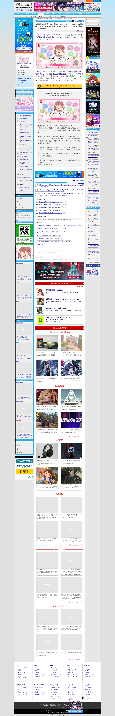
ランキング (96, 0)
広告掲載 (67, 710)
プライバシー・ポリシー (58, 710)
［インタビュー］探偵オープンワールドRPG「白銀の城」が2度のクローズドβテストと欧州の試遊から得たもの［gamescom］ (24, 417)
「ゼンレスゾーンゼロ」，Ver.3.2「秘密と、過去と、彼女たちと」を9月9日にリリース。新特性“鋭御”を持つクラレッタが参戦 (47, 408)
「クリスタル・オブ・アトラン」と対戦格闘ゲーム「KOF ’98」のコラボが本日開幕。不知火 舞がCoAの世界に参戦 (93, 191)
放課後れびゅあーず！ (25, 187)
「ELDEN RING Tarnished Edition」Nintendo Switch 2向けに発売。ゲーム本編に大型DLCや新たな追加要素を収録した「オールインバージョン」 (47, 355)
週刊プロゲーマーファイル (26, 124)
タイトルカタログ (39, 676)
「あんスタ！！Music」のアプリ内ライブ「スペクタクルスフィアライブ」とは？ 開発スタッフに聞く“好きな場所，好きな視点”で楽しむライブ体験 (24, 436)
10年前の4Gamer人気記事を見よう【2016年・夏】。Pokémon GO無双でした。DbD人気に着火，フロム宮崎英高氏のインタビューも (24, 316)
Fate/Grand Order (92, 231)
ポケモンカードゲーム (93, 211)
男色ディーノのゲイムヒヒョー (26, 133)
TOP (18, 13)
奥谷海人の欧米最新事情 (25, 115)
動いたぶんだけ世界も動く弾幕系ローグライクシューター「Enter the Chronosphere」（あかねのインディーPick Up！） (71, 516)
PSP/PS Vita (86, 665)
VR (60, 13)
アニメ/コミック (42, 228)
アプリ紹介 (54, 692)
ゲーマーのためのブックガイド (26, 153)
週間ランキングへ (96, 202)
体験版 (19, 670)
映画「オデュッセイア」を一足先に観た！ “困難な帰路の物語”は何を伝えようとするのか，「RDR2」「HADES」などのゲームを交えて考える (24, 297)
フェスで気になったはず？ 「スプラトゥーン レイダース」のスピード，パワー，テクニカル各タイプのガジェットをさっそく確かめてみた (24, 357)
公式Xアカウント (23, 1)
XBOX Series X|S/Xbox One (24, 215)
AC (74, 13)
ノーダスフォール (92, 215)
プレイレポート (25, 16)
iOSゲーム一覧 (55, 696)
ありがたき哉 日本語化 (25, 177)
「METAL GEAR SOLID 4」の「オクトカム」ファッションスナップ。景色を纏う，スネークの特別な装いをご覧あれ (24, 278)
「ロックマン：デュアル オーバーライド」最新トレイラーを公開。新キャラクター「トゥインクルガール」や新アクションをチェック (93, 199)
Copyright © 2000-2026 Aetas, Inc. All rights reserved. (57, 712)
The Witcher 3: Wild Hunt (93, 239)
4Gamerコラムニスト (24, 166)
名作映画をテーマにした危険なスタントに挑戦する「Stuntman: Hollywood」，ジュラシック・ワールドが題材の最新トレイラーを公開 (47, 431)
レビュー (17, 16)
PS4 (78, 37)
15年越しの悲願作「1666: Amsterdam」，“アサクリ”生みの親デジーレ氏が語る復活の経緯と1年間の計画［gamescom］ (71, 652)
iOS (51, 74)
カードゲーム (88, 691)
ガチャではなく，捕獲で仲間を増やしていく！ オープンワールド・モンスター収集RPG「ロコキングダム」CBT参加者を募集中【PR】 (47, 487)
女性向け (54, 13)
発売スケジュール (39, 674)
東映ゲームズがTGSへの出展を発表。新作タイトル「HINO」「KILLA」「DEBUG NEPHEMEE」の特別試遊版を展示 (71, 408)
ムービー (41, 16)
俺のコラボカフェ (24, 159)
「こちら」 (65, 705)
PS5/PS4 (34, 13)
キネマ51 (22, 184)
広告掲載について (23, 448)
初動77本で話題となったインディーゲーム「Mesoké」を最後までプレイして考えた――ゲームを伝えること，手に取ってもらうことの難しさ (24, 376)
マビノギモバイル (92, 235)
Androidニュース (55, 687)
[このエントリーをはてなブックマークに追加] (82, 22)
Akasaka (41, 244)
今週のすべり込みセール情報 (26, 141)
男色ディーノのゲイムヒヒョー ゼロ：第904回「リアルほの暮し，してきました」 (47, 539)
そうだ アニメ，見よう (25, 149)
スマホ (47, 13)
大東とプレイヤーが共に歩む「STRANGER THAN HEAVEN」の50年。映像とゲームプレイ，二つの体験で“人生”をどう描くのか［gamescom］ (24, 397)
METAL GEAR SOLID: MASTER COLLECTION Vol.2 (93, 253)
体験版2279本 (29, 10)
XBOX (27, 13)
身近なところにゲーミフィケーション (26, 181)
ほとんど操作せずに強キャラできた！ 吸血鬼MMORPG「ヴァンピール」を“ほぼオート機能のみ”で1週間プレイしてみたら (24, 338)
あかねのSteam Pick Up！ (25, 190)
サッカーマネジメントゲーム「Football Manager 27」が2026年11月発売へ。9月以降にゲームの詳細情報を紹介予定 (71, 431)
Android (55, 74)
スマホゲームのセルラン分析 (26, 137)
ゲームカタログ (62, 16)
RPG (81, 225)
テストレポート (72, 687)
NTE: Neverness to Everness (93, 226)
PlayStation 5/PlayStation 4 (24, 217)
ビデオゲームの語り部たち (26, 169)
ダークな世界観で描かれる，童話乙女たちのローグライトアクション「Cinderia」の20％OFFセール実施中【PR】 (71, 462)
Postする (76, 21)
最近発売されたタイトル (51, 16)
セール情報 (54, 691)
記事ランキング (22, 677)
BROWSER (62, 74)
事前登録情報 (54, 689)
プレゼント (21, 201)
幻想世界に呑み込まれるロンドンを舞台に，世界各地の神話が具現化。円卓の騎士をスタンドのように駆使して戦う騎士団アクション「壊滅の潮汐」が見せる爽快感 (71, 596)
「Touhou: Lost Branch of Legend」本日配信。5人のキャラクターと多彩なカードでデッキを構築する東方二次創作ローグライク (71, 379)
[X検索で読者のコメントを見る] (73, 21)
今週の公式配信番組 (24, 126)
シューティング (89, 692)
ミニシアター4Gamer (24, 171)
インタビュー (34, 16)
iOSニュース (54, 685)
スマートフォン (54, 684)
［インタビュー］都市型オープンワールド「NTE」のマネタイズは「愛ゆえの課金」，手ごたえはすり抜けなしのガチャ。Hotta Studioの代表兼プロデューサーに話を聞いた (93, 134)
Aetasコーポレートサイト (24, 452)
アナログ (80, 13)
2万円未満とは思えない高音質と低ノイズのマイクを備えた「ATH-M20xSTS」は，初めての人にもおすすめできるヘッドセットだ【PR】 (47, 462)
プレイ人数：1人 (65, 228)
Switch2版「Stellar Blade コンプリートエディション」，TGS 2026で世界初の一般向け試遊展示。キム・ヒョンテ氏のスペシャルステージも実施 (47, 379)
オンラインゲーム (22, 667)
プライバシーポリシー (23, 442)
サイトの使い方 (32, 1)
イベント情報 (88, 687)
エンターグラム (22, 70)
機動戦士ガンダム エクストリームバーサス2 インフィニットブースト (93, 245)
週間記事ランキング (23, 198)
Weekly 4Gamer (23, 118)
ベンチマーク (71, 694)
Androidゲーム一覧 (56, 698)
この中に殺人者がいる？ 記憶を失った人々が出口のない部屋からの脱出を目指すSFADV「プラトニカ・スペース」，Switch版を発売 (71, 354)
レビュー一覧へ (75, 602)
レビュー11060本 (20, 10)
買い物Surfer (23, 174)
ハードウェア (67, 13)
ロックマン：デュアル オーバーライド (93, 259)
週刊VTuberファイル (24, 129)
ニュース (20, 82)
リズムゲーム (88, 694)
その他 (86, 696)
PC (22, 13)
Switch (41, 14)
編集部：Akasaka (80, 31)
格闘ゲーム (87, 689)
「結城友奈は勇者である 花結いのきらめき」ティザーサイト (60, 86)
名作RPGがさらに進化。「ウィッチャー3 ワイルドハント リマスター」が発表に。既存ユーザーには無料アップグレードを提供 (93, 177)
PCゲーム (20, 212)
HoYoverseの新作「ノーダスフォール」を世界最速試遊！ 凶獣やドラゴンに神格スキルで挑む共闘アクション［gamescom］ (93, 156)
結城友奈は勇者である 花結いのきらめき (24, 64)
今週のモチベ (23, 121)
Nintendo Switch (21, 220)
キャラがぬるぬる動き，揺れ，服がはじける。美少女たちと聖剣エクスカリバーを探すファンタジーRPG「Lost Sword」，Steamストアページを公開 (93, 148)
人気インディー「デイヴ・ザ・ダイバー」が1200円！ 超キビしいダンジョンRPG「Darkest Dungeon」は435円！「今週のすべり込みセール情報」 (47, 516)
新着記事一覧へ (75, 436)
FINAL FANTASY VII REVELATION (93, 220)
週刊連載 (20, 674)
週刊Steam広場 (23, 144)
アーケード (86, 684)
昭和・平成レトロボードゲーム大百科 (26, 163)
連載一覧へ (30, 192)
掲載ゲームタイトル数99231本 (24, 9)
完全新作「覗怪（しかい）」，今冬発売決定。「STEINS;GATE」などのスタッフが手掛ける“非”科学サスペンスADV (93, 170)
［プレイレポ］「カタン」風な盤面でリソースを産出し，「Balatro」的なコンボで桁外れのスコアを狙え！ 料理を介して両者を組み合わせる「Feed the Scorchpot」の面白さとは (71, 572)
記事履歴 (90, 0)
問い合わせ (40, 1)
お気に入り (82, 0)
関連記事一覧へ (81, 183)
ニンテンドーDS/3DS (39, 684)
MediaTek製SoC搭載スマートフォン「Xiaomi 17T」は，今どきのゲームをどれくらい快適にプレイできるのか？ (47, 596)
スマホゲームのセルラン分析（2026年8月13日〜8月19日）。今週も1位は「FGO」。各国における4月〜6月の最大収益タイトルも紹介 (71, 540)
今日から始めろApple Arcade (26, 156)
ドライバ (21, 207)
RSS (16, 1)
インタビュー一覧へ (75, 659)
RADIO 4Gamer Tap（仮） (26, 147)
